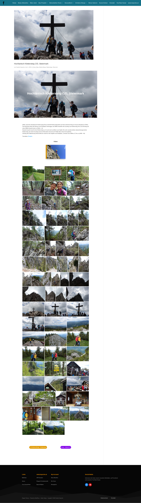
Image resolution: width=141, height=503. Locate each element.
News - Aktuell (65, 447)
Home (14, 3)
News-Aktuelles (23, 3)
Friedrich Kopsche (20, 67)
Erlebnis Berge (42, 67)
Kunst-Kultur (103, 3)
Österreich (55, 67)
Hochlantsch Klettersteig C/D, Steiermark (31, 64)
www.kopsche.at (133, 3)
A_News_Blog (35, 67)
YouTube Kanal (121, 3)
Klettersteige (49, 67)
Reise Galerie (93, 3)
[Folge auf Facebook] (86, 484)
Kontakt (112, 3)
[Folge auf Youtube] (90, 484)
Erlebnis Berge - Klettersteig (39, 447)
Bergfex (30, 136)
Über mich (33, 3)
